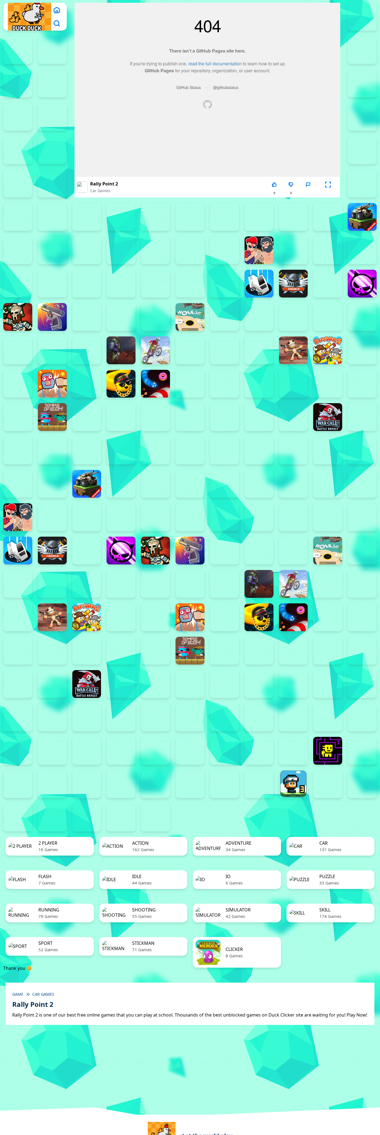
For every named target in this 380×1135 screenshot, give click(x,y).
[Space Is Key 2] (121, 751)
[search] (56, 23)
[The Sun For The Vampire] (293, 751)
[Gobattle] (362, 183)
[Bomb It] (224, 250)
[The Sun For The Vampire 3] (259, 751)
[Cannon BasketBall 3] (327, 250)
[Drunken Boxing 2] (190, 284)
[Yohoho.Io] (362, 417)
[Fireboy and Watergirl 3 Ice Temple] (17, 83)
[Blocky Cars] (362, 217)
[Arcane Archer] (155, 217)
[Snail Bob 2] (259, 717)
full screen (328, 193)
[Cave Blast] (121, 284)
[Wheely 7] (224, 784)
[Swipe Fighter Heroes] (362, 384)
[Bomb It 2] (17, 250)
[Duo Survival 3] (17, 50)
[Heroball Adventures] (86, 717)
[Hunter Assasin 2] (224, 317)
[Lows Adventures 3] (293, 784)
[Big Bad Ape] (293, 217)
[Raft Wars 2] (327, 350)
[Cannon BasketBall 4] (362, 250)
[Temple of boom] (52, 417)
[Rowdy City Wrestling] (52, 384)
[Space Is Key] (190, 751)
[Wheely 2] (52, 784)
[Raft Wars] (362, 350)
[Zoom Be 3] (17, 183)
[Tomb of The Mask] (327, 751)
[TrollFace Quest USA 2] (17, 784)
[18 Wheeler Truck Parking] (86, 817)
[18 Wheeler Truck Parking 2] (52, 817)
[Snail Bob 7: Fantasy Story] (52, 751)
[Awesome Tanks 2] (190, 217)
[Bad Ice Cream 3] (362, 684)
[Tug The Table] (86, 417)
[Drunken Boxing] (224, 284)
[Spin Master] (259, 384)
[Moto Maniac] (155, 350)
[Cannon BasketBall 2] (293, 250)
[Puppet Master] (293, 350)
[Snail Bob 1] (224, 717)
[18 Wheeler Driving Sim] (17, 817)
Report (308, 193)
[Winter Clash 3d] (259, 417)
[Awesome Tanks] (224, 217)
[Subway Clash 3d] (293, 384)
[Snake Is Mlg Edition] (121, 384)
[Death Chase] (155, 284)
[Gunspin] (52, 317)
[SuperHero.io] (327, 384)
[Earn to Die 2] (52, 450)
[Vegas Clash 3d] (190, 417)
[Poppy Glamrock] (259, 350)
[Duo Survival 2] (362, 17)
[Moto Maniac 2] (121, 350)
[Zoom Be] (52, 183)
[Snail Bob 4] (327, 717)
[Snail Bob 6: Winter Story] (17, 751)
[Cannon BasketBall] (17, 284)
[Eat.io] (259, 284)
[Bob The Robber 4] (52, 717)
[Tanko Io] (17, 417)
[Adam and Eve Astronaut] (293, 684)
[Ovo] (190, 717)
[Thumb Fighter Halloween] (52, 150)
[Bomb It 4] (86, 250)
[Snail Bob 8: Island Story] (86, 751)
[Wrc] (327, 417)
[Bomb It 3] (52, 250)
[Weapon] (224, 417)
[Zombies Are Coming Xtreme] (86, 450)
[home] (56, 10)
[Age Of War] (52, 217)
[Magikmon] (17, 350)
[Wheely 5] (155, 784)
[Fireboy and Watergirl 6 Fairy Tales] (17, 117)
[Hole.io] (190, 317)
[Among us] (121, 217)
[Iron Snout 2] (293, 317)
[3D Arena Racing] (121, 817)
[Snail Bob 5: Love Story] (362, 717)
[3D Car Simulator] (155, 817)
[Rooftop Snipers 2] (362, 117)
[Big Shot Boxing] (327, 217)
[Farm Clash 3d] (327, 284)
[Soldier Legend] (224, 384)
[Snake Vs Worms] (155, 384)
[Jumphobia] (155, 717)
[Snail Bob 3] (293, 717)
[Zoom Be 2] (362, 150)
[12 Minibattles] (17, 217)
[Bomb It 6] (155, 250)
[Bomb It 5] (121, 250)
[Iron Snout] (327, 317)
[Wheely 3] (86, 784)
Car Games (100, 190)
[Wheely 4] (121, 784)
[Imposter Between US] (259, 317)
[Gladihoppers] (17, 317)
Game (17, 994)
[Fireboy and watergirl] (52, 50)
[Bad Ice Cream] (17, 717)
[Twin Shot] (121, 417)
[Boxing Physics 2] (259, 250)
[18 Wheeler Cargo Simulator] (362, 784)
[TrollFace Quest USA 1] (362, 751)
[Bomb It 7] (190, 250)
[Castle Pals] (86, 284)
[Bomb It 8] (327, 484)
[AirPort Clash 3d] (86, 217)
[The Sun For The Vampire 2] (224, 751)
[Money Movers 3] (52, 117)
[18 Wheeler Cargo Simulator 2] (327, 784)
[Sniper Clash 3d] (190, 384)
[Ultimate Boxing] (155, 417)
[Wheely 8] (259, 784)
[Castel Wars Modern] (52, 284)
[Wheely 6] (190, 784)
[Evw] (293, 284)
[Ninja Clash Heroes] (190, 350)
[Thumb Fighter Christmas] (17, 150)
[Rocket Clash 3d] (17, 384)
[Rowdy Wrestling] (86, 384)
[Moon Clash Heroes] (86, 350)
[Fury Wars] (362, 284)
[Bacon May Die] (259, 217)
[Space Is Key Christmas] (155, 751)
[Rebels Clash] (121, 450)
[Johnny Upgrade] (121, 717)
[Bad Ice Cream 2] (327, 684)
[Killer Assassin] (362, 317)
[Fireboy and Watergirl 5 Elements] (362, 83)
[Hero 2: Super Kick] (155, 317)
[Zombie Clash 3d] (17, 450)
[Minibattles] (52, 350)
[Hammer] (86, 317)
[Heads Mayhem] (121, 317)
